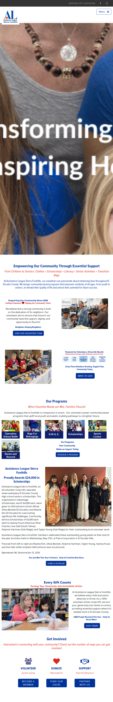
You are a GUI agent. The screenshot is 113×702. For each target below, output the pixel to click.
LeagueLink (89, 3)
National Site (76, 3)
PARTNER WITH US (84, 683)
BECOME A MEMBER (28, 683)
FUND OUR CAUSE (56, 683)
